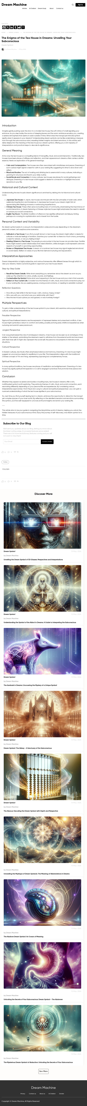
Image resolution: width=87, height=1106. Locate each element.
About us (42, 1093)
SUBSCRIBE (47, 442)
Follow (5, 462)
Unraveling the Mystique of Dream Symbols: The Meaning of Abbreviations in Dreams (36, 874)
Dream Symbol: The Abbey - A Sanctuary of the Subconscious (28, 748)
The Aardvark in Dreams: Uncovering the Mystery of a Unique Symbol (30, 685)
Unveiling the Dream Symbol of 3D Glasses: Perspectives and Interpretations (33, 560)
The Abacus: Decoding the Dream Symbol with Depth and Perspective (31, 811)
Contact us (32, 1093)
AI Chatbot (52, 1093)
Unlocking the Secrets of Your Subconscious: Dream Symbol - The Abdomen (33, 999)
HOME (3, 32)
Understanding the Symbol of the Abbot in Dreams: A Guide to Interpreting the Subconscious (40, 622)
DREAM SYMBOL (14, 32)
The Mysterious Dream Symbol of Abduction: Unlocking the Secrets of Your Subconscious (38, 1062)
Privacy (22, 1093)
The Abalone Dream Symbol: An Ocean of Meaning (23, 937)
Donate (61, 1093)
